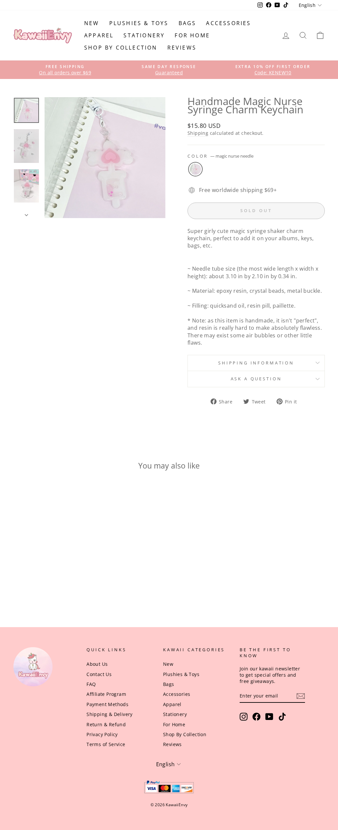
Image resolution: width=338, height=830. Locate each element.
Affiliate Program (106, 694)
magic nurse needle (195, 169)
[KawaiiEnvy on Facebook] (256, 717)
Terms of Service (105, 744)
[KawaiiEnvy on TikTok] (282, 717)
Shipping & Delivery (109, 714)
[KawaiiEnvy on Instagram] (244, 717)
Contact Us (99, 674)
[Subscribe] (300, 696)
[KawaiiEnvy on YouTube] (269, 717)
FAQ (91, 684)
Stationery (144, 35)
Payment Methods (107, 704)
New (91, 23)
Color (220, 156)
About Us (97, 664)
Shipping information (256, 363)
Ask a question (256, 379)
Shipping (197, 133)
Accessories (228, 23)
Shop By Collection (120, 47)
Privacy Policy (102, 734)
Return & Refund (106, 724)
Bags (187, 23)
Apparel (99, 35)
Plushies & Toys (139, 23)
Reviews (181, 47)
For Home (192, 35)
